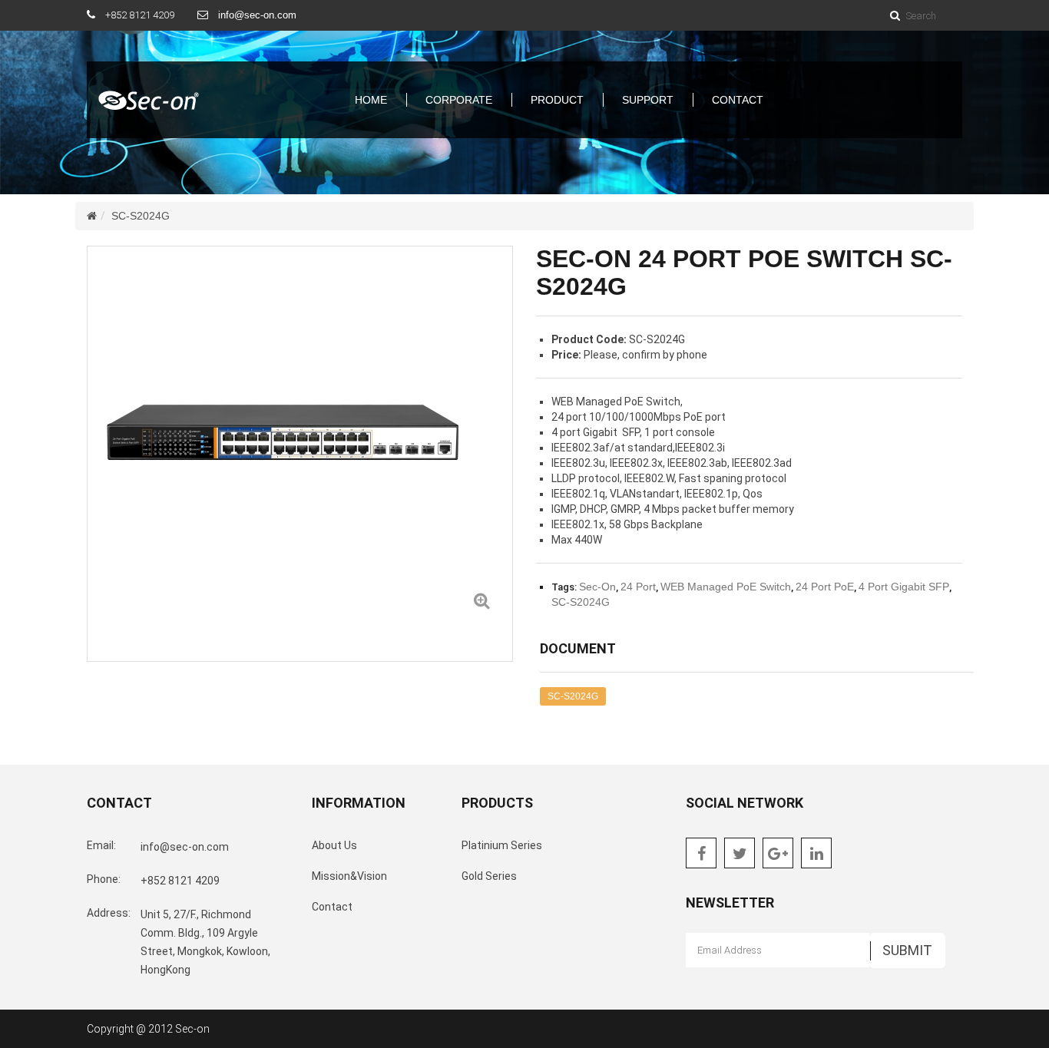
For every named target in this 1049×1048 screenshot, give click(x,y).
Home (371, 100)
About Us (334, 845)
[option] (300, 438)
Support (647, 100)
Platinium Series (502, 845)
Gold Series (489, 876)
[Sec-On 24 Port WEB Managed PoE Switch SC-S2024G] (481, 599)
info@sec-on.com (257, 15)
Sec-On (597, 586)
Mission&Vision (349, 876)
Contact (737, 100)
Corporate (458, 100)
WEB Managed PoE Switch (725, 586)
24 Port (638, 586)
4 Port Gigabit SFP (904, 586)
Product (557, 100)
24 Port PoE (825, 586)
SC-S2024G (140, 216)
